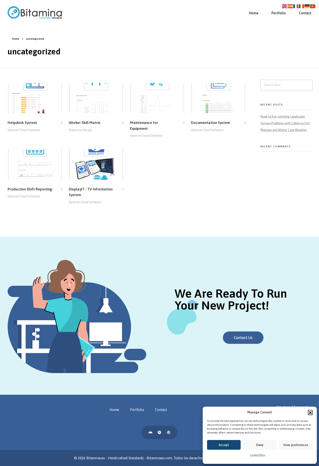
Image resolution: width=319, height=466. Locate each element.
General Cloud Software (24, 130)
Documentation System (210, 122)
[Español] (290, 6)
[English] (285, 6)
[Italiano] (301, 6)
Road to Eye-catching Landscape (282, 116)
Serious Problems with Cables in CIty (285, 123)
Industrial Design (80, 130)
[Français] (296, 6)
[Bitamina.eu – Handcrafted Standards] (35, 12)
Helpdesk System (22, 122)
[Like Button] (58, 189)
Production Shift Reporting (30, 189)
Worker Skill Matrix (84, 122)
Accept (224, 445)
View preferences (295, 445)
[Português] (313, 6)
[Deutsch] (307, 6)
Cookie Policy (257, 454)
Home (15, 38)
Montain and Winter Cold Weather (283, 130)
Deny (259, 445)
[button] (310, 412)
